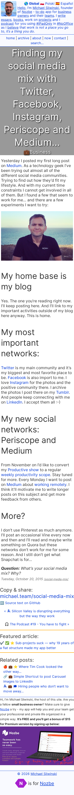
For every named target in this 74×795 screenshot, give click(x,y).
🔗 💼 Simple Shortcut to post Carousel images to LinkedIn (34, 678)
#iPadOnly (44, 23)
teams (49, 15)
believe (12, 27)
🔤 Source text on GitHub (20, 603)
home (10, 38)
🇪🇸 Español (64, 3)
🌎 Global (31, 3)
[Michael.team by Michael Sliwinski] (8, 9)
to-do (40, 12)
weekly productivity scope (25, 474)
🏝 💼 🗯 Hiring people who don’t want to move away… (36, 688)
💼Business (37, 152)
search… (37, 43)
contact (60, 38)
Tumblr (62, 392)
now (47, 38)
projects (45, 20)
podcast (7, 23)
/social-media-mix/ (56, 579)
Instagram (19, 382)
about (36, 38)
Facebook (17, 377)
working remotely (50, 484)
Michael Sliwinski (46, 8)
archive (23, 38)
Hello (21, 8)
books (18, 20)
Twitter (7, 367)
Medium (14, 165)
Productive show (23, 469)
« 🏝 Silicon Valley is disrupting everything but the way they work (37, 613)
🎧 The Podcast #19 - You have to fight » (37, 624)
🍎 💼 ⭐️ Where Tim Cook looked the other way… (32, 669)
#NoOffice (65, 23)
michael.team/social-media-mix (37, 596)
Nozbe (27, 12)
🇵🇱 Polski (47, 3)
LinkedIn (14, 402)
